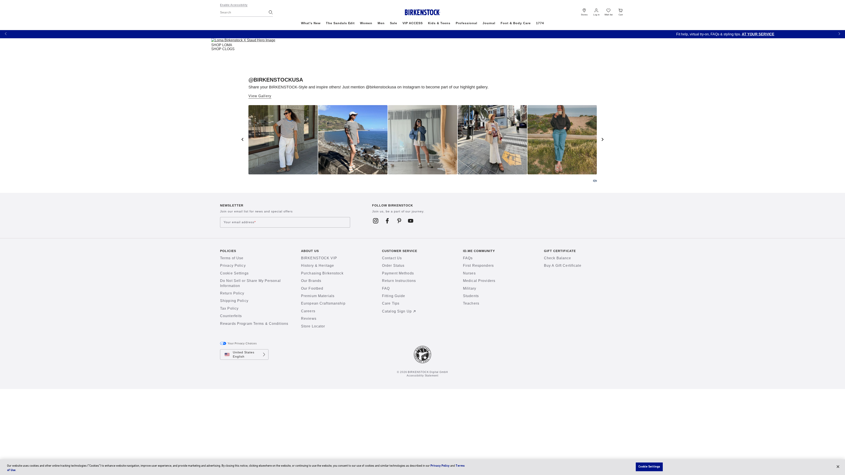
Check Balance (557, 258)
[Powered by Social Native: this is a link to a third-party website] (595, 181)
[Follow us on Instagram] (375, 220)
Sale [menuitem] (393, 23)
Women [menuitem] (366, 23)
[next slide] (602, 139)
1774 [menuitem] (540, 23)
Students (471, 296)
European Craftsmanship (323, 303)
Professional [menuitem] (466, 23)
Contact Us (392, 258)
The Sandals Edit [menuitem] (340, 23)
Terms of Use (231, 258)
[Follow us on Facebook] (387, 220)
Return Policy (232, 293)
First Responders (478, 265)
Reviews (308, 318)
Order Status (393, 265)
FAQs (468, 258)
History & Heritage (317, 265)
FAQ (386, 288)
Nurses (469, 273)
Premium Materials (317, 296)
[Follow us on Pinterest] (399, 220)
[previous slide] (242, 139)
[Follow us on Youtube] (410, 220)
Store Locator (313, 326)
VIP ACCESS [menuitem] (412, 23)
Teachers (471, 303)
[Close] (838, 466)
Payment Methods (398, 273)
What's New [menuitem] (311, 23)
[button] (6, 33)
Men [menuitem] (381, 23)
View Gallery (259, 96)
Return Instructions (399, 281)
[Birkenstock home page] (423, 12)
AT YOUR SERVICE (455, 34)
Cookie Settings (234, 273)
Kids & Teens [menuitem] (439, 23)
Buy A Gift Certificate (562, 265)
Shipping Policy (234, 301)
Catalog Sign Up (397, 311)
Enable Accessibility (234, 5)
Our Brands (311, 281)
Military (469, 288)
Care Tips (390, 303)
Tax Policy (229, 308)
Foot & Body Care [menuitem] (516, 23)
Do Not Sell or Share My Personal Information (250, 283)
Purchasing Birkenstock (322, 273)
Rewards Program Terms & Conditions (254, 323)
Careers (308, 311)
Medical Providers (479, 281)
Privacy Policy (233, 265)
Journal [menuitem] (489, 23)
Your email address (240, 222)
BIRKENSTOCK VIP (319, 258)
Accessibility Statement (422, 375)
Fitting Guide (393, 296)
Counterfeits (231, 316)
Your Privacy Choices (242, 343)
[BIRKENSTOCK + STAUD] (243, 41)
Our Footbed (312, 288)
